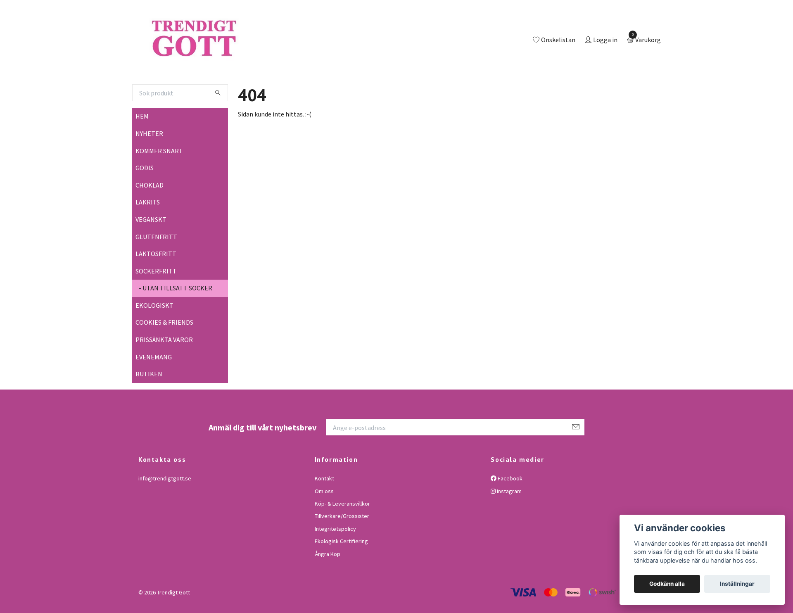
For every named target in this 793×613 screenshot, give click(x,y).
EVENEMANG (153, 391)
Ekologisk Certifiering (341, 575)
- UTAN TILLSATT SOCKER (175, 322)
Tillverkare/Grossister (342, 550)
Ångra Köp (327, 588)
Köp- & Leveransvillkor (342, 537)
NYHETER (149, 167)
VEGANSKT (150, 253)
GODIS (144, 201)
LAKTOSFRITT (155, 287)
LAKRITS (147, 236)
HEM (142, 150)
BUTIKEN (148, 408)
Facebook (509, 512)
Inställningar (737, 583)
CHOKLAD (149, 219)
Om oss (324, 525)
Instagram (509, 525)
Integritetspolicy (335, 562)
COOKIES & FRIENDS (164, 356)
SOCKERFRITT (156, 305)
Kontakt (324, 512)
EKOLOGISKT (154, 339)
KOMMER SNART (159, 185)
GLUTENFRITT (156, 270)
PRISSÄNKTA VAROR (164, 373)
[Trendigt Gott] (228, 57)
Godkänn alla (667, 583)
